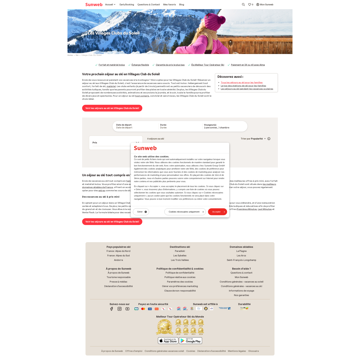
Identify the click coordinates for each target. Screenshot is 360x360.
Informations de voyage (241, 290)
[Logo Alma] (156, 310)
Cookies (190, 351)
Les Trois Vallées (180, 260)
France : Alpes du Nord (118, 251)
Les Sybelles (179, 255)
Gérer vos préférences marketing (180, 286)
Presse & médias (118, 281)
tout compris (142, 95)
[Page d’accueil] (94, 4)
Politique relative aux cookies (180, 277)
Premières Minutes (247, 209)
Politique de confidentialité (180, 272)
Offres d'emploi (133, 351)
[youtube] (127, 310)
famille (130, 181)
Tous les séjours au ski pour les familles (242, 82)
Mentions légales (237, 351)
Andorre (118, 260)
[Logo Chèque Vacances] (163, 310)
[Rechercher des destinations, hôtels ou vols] (243, 4)
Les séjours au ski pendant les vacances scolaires (247, 88)
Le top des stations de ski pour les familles (243, 85)
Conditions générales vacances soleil (164, 351)
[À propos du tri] (269, 138)
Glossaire (253, 351)
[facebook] (111, 310)
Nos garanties (241, 295)
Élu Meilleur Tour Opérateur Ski (207, 64)
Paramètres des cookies (180, 281)
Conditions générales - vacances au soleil (241, 281)
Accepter (216, 212)
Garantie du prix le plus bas (170, 64)
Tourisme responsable (118, 277)
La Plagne (241, 251)
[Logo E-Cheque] (170, 310)
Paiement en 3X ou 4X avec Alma (248, 64)
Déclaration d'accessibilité (118, 286)
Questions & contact (241, 272)
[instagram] (119, 310)
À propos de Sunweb (118, 272)
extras (101, 190)
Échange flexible (140, 64)
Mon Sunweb (241, 277)
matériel (111, 86)
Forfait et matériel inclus (112, 64)
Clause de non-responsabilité (180, 290)
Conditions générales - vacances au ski (241, 286)
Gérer (140, 212)
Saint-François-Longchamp (241, 260)
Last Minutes (265, 209)
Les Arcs (241, 255)
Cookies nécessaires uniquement (184, 212)
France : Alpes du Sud (118, 255)
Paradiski (180, 251)
